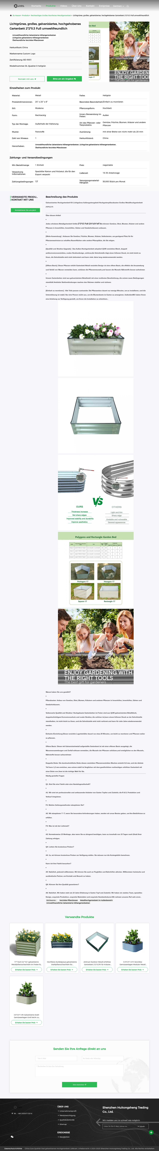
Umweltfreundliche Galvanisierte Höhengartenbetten (68, 903)
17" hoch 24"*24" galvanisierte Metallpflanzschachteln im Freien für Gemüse (26, 963)
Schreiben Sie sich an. (143, 1126)
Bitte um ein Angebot (63, 79)
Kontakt (90, 6)
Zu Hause (16, 15)
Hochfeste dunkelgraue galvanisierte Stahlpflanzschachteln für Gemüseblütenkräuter (62, 963)
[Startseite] (19, 6)
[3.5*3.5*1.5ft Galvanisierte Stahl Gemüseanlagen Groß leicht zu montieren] (26, 995)
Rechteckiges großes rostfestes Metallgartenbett (51, 15)
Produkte (51, 6)
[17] (26, 942)
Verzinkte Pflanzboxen (68, 900)
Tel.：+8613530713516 (22, 1113)
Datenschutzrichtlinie (13, 1149)
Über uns (76, 6)
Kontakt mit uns (26, 79)
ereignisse (104, 6)
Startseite (36, 6)
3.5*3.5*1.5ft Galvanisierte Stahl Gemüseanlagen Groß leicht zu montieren (26, 1016)
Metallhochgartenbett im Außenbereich (96, 900)
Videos (63, 6)
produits (25, 15)
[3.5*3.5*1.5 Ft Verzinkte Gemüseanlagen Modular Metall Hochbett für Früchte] (132, 942)
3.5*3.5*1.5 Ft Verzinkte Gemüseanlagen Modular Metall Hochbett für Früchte (132, 963)
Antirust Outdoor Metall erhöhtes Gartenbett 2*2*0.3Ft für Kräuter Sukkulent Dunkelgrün (97, 963)
